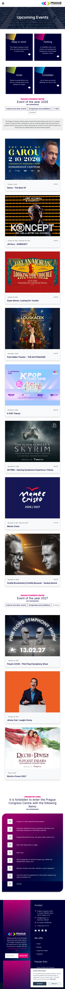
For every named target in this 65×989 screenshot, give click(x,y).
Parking (39, 947)
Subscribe (23, 956)
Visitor (39, 944)
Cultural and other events (16, 109)
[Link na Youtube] (36, 930)
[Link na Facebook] (39, 930)
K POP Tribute (13, 413)
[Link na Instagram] (46, 930)
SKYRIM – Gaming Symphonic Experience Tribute (30, 470)
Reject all (54, 983)
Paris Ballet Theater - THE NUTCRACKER (26, 357)
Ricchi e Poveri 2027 (16, 776)
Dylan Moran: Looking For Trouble (23, 300)
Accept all (39, 983)
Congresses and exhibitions (40, 109)
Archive (32, 112)
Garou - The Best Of (16, 188)
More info (53, 979)
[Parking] (29, 54)
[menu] (3, 3)
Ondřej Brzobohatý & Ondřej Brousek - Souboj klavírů (32, 583)
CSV (57, 109)
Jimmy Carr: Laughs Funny (19, 720)
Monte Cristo (13, 526)
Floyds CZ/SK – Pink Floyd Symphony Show (27, 664)
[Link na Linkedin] (42, 930)
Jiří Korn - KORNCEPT (17, 244)
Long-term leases (42, 950)
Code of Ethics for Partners (45, 967)
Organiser (40, 954)
